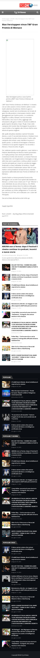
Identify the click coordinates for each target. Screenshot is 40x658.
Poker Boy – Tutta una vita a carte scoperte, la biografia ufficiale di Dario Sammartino (24, 338)
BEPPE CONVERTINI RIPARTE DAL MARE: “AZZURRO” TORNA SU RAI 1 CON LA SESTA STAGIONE (24, 357)
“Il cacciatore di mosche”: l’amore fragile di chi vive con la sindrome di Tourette (23, 417)
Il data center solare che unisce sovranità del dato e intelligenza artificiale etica (22, 296)
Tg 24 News (20, 12)
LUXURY (12, 19)
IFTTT (6, 216)
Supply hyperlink (7, 206)
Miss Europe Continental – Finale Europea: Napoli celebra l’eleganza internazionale (23, 393)
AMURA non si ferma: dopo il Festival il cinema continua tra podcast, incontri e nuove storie (20, 249)
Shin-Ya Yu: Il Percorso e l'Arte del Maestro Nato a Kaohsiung (22, 348)
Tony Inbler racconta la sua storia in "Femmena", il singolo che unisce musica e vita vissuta (23, 314)
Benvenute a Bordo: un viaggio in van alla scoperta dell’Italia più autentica (24, 305)
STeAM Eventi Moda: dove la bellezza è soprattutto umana (24, 286)
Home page (5, 19)
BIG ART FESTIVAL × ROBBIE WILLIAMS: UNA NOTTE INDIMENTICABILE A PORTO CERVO (24, 267)
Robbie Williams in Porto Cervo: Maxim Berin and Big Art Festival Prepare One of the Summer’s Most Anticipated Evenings (24, 579)
